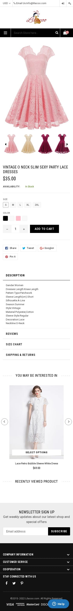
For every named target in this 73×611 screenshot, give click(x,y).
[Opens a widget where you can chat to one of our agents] (58, 604)
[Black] (5, 218)
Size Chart (14, 344)
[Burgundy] (11, 218)
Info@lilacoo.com (36, 3)
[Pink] (18, 218)
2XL (37, 205)
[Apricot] (24, 218)
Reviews (12, 334)
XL (27, 205)
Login (63, 3)
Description (15, 275)
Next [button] (68, 421)
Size (5, 199)
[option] (11, 145)
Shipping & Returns (20, 355)
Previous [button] (4, 421)
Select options (36, 452)
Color (6, 213)
